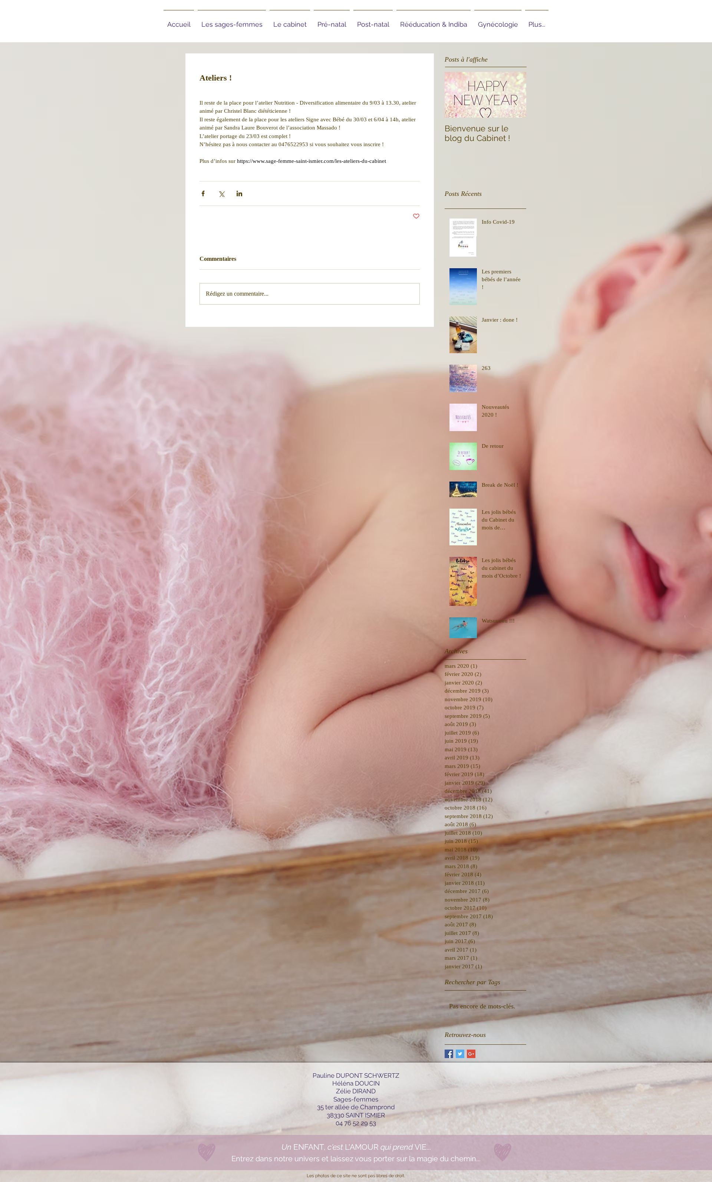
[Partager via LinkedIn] (239, 193)
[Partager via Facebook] (203, 193)
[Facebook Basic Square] (449, 1054)
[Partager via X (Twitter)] (221, 193)
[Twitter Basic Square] (460, 1054)
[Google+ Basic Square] (471, 1054)
